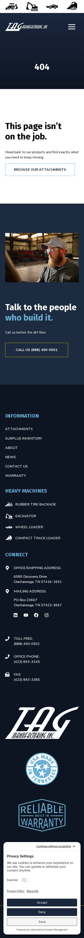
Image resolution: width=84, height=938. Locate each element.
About (11, 447)
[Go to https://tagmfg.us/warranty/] (42, 815)
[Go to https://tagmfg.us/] (26, 27)
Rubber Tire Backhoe (11, 6)
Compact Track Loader (72, 6)
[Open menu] (72, 27)
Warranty (15, 475)
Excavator (31, 6)
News (10, 457)
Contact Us (16, 466)
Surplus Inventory (23, 438)
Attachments (19, 429)
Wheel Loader (52, 6)
